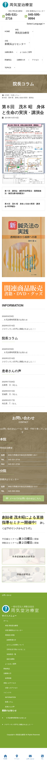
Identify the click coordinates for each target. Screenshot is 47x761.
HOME (5, 759)
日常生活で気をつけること (16, 649)
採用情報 (8, 678)
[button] (23, 498)
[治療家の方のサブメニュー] (28, 59)
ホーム (6, 620)
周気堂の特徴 (9, 635)
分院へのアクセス (11, 688)
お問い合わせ (6, 595)
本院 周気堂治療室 (11, 625)
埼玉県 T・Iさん (9, 403)
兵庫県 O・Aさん (9, 385)
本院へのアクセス (10, 683)
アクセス (16, 759)
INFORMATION (10, 697)
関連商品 (7, 668)
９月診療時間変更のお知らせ (15, 319)
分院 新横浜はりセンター (14, 630)
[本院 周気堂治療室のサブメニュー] (32, 31)
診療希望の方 (11, 640)
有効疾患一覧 (11, 654)
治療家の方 (7, 673)
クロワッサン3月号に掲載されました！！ (19, 328)
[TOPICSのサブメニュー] (14, 67)
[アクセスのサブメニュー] (42, 59)
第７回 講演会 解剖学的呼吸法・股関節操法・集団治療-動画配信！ (23, 192)
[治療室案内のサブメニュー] (16, 52)
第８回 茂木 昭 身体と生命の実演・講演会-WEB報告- (22, 205)
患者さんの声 (9, 706)
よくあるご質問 (10, 664)
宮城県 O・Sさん (9, 394)
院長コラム (9, 702)
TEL (42, 759)
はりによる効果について (15, 644)
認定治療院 (10, 659)
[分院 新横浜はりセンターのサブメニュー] (29, 42)
